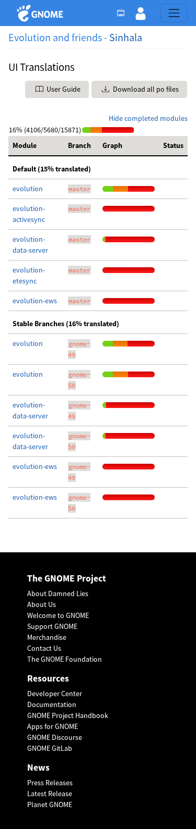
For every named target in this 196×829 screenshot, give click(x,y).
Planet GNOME (49, 804)
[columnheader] (36, 146)
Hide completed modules (148, 118)
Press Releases (50, 782)
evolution (28, 188)
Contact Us (44, 648)
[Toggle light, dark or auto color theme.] (124, 13)
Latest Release (49, 793)
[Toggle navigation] (174, 13)
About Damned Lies (57, 593)
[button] (140, 13)
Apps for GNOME (52, 726)
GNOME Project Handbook (67, 715)
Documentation (51, 704)
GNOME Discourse (54, 737)
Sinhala (125, 37)
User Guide (62, 89)
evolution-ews (35, 300)
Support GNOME (52, 626)
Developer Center (54, 693)
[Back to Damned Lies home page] (41, 13)
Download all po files (145, 89)
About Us (41, 604)
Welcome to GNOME (58, 615)
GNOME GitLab (49, 748)
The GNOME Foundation (64, 659)
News (38, 767)
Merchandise (46, 637)
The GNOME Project (66, 578)
